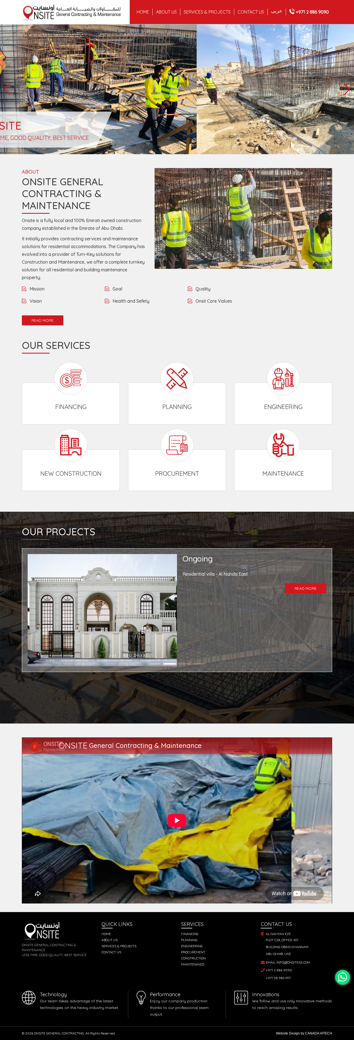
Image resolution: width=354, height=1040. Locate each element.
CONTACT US (251, 12)
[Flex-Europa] (342, 977)
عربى (276, 11)
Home (143, 12)
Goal (117, 289)
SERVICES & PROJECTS (207, 12)
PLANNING (189, 940)
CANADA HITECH (318, 1033)
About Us (109, 940)
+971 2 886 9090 (312, 12)
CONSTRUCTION (193, 958)
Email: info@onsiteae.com (288, 962)
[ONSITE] (76, 12)
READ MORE (43, 320)
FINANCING (190, 934)
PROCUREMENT (193, 952)
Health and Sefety (131, 301)
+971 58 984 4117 (278, 978)
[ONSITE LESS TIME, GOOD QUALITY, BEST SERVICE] (177, 27)
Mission (37, 289)
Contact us (111, 952)
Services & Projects (118, 946)
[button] (7, 89)
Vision (36, 301)
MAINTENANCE (192, 964)
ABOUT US (166, 12)
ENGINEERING (192, 946)
